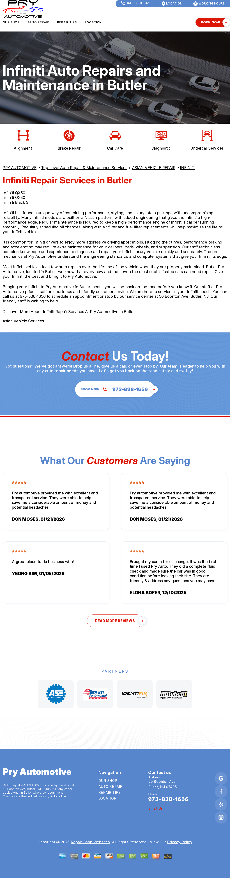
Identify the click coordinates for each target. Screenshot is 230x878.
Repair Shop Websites (90, 842)
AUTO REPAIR (38, 22)
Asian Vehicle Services (23, 321)
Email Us (155, 808)
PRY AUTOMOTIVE (19, 167)
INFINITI (187, 167)
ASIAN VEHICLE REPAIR (153, 167)
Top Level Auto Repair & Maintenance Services (84, 167)
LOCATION (93, 22)
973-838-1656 (33, 296)
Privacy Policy (179, 842)
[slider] (19, 482)
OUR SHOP (11, 22)
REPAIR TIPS (67, 22)
